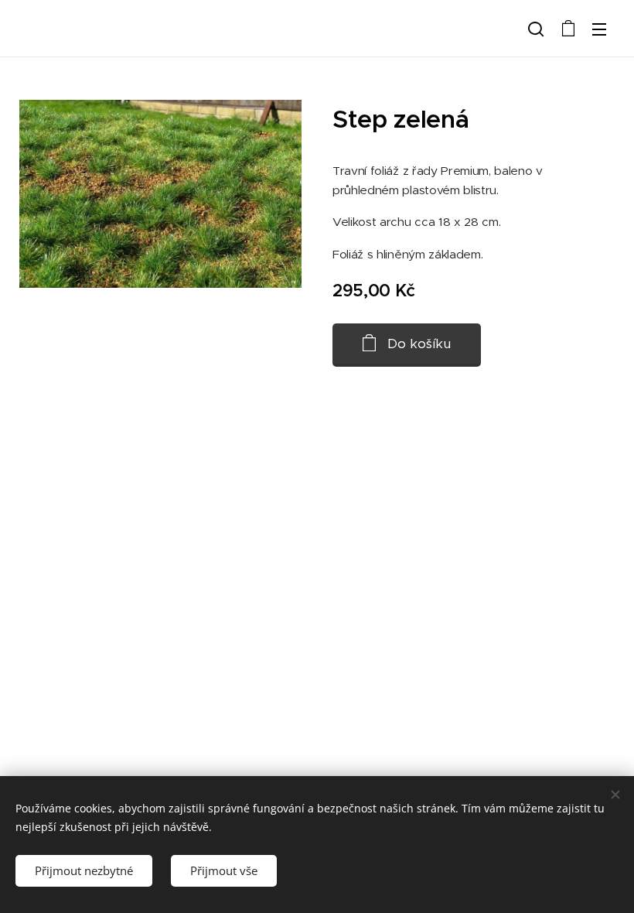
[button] (536, 28)
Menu (599, 28)
